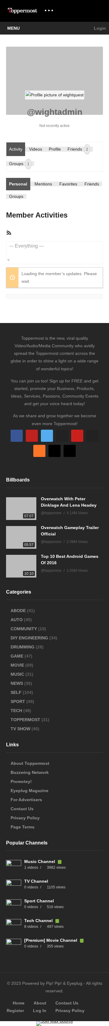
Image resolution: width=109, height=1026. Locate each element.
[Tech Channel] (13, 926)
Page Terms (23, 826)
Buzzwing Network (30, 772)
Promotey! (21, 781)
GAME (17, 656)
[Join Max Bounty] (54, 1021)
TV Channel (36, 881)
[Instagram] (62, 436)
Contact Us (22, 808)
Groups (19, 163)
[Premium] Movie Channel (51, 940)
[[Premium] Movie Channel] (13, 946)
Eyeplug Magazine (29, 790)
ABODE (18, 610)
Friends (78, 149)
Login (99, 28)
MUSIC (17, 674)
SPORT (18, 701)
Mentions (43, 184)
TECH (16, 710)
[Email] (92, 436)
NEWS (17, 683)
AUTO (17, 619)
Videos (35, 149)
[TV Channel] (13, 887)
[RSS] (39, 451)
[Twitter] (47, 436)
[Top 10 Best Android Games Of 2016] (21, 566)
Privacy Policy (25, 817)
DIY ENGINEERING (29, 637)
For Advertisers (26, 799)
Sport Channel (39, 900)
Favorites (68, 184)
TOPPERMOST (25, 719)
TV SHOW (20, 728)
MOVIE (17, 665)
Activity (15, 149)
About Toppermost (30, 763)
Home (19, 1003)
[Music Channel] (13, 867)
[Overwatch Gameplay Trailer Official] (21, 537)
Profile (55, 149)
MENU (13, 28)
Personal (18, 184)
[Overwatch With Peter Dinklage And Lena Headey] (21, 508)
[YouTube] (32, 436)
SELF (16, 692)
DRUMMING (23, 647)
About (40, 1003)
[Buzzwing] (54, 451)
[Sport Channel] (13, 906)
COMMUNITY (24, 628)
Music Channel (40, 861)
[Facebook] (17, 436)
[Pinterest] (77, 436)
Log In (39, 1010)
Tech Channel (39, 920)
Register (15, 1010)
